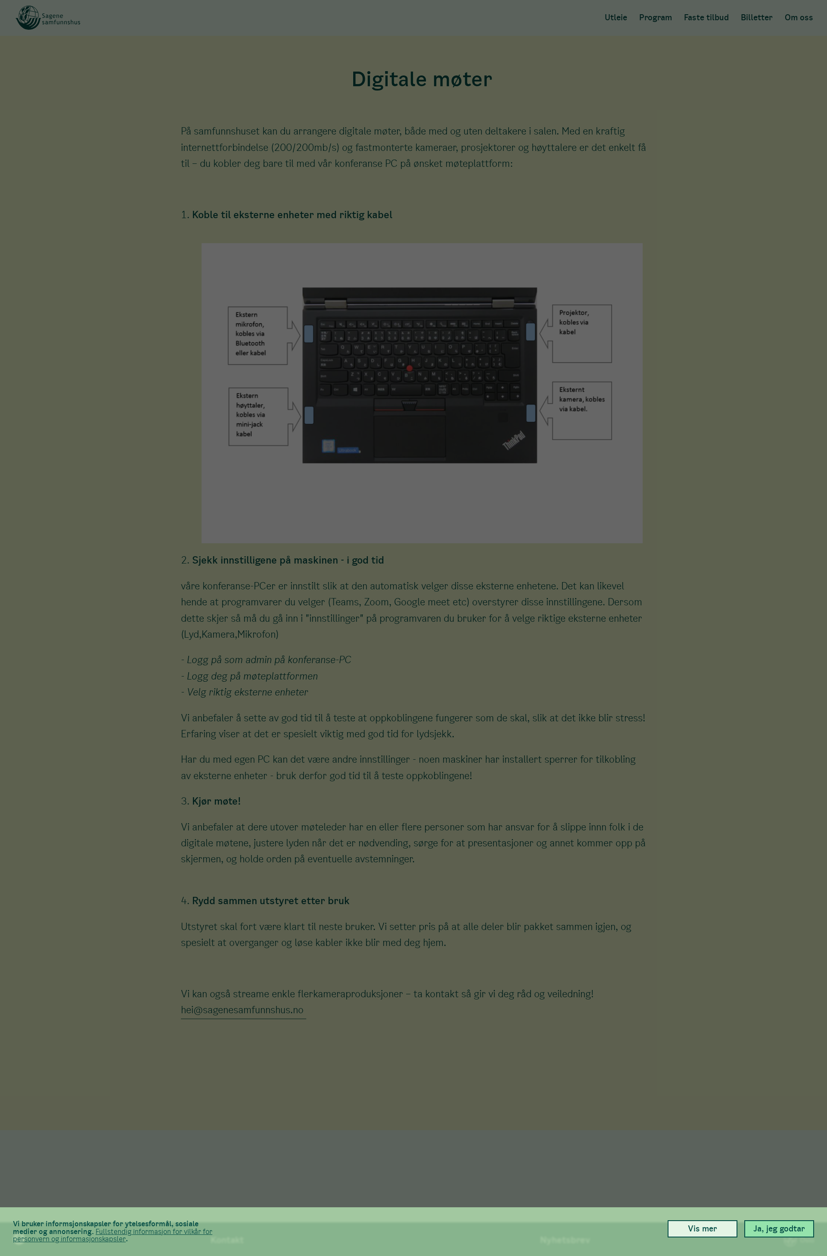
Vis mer (702, 1228)
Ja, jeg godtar (779, 1228)
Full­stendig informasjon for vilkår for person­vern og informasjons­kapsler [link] (112, 1235)
